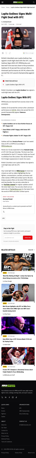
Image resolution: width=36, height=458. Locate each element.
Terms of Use (18, 453)
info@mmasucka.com (25, 425)
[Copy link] (9, 53)
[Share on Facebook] (2, 53)
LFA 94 (14, 110)
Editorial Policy (5, 439)
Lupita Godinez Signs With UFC (14, 84)
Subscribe (28, 237)
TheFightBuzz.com (15, 189)
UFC (3, 218)
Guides (3, 416)
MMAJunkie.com (6, 146)
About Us (3, 425)
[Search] (34, 2)
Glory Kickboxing (23, 414)
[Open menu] (2, 2)
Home (3, 7)
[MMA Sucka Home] (18, 2)
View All (30, 250)
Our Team (4, 427)
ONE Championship (24, 411)
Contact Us (4, 430)
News (7, 7)
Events (3, 411)
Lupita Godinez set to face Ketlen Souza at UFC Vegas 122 (17, 125)
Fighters (3, 414)
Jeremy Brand (7, 22)
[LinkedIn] (6, 397)
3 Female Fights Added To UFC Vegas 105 (17, 135)
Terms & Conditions (6, 442)
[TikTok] (16, 397)
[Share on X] (6, 53)
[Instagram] (13, 397)
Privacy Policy (5, 436)
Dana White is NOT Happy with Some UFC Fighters (16, 131)
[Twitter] (4, 212)
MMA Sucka (20, 171)
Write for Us (4, 433)
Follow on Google (29, 53)
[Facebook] (9, 397)
